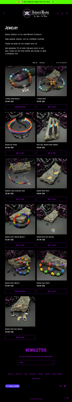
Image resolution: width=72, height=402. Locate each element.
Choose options (20, 107)
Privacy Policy (36, 378)
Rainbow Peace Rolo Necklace (45, 237)
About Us (10, 374)
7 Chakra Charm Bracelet (12, 99)
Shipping (47, 374)
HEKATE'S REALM (38, 399)
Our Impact (33, 374)
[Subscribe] (52, 362)
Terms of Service (57, 374)
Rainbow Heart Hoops (43, 191)
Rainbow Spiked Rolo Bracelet (14, 329)
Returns (40, 374)
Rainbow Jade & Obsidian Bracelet (15, 237)
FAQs (25, 374)
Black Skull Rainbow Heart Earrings (47, 145)
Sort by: (35, 63)
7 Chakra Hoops (41, 99)
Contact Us (19, 374)
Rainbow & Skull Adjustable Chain (15, 191)
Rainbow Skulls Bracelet (12, 283)
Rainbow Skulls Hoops (43, 283)
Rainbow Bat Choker (11, 145)
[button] (4, 13)
